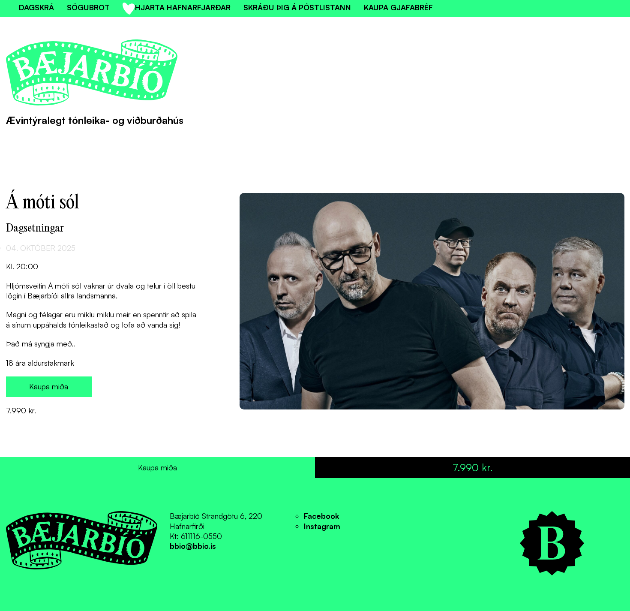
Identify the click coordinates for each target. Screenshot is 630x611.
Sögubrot (88, 7)
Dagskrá (36, 7)
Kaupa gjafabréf (398, 7)
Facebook (321, 516)
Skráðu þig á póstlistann (297, 7)
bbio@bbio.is (193, 546)
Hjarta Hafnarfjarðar (183, 7)
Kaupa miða (48, 386)
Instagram (322, 526)
